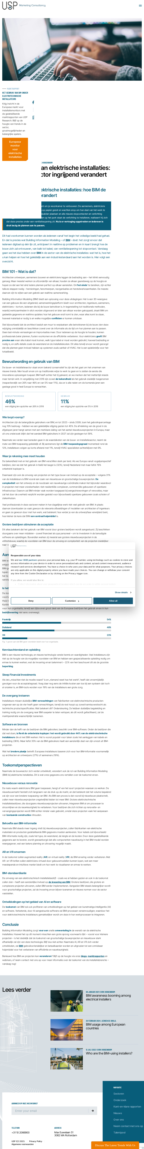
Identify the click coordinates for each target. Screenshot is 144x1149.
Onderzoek (119, 1100)
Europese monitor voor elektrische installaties (15, 149)
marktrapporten (96, 956)
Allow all (113, 601)
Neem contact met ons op (128, 1126)
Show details (121, 592)
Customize (70, 601)
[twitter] (33, 88)
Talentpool (119, 1132)
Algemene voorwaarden (23, 1144)
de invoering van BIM (59, 882)
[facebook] (33, 95)
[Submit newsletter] (92, 1110)
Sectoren (118, 1093)
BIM (68, 240)
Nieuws (117, 1113)
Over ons (118, 1119)
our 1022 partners (28, 560)
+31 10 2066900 (20, 1132)
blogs (84, 956)
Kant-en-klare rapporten (127, 1106)
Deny (30, 601)
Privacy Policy (35, 1141)
